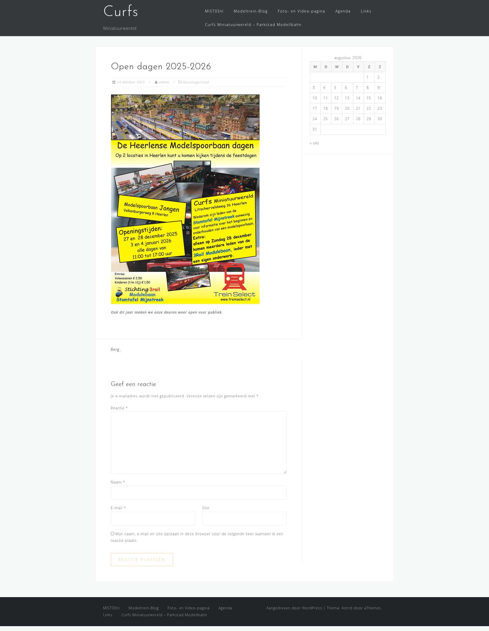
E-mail (118, 507)
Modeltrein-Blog (251, 11)
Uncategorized (196, 82)
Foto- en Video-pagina (301, 11)
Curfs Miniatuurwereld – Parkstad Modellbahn (253, 24)
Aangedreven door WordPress (294, 608)
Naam (118, 482)
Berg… (116, 349)
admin (164, 82)
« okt (314, 143)
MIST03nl (214, 11)
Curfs (120, 12)
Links (366, 11)
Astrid (347, 608)
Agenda (343, 11)
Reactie (119, 408)
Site (205, 507)
